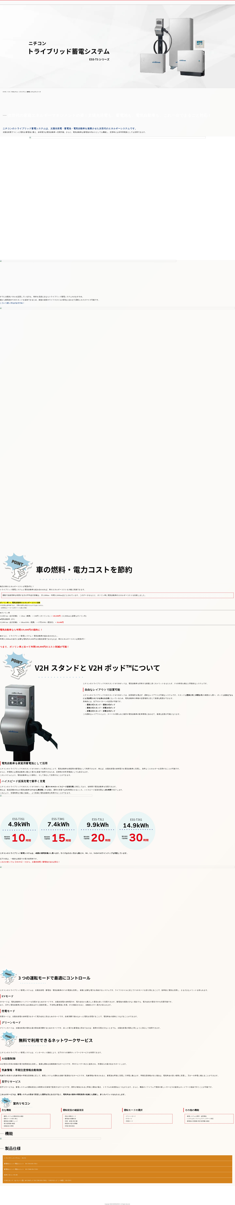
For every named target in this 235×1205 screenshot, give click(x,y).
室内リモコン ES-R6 (11, 1175)
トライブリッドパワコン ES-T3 (15, 1158)
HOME (160, 2)
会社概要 (218, 2)
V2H (200, 2)
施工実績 (208, 2)
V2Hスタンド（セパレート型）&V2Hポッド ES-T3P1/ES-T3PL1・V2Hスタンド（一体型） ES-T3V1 (37, 1180)
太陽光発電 (169, 2)
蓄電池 (179, 2)
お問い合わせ (229, 2)
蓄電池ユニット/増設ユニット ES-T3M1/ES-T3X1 (21, 1169)
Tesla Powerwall (190, 2)
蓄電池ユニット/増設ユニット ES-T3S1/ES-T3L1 (20, 1163)
